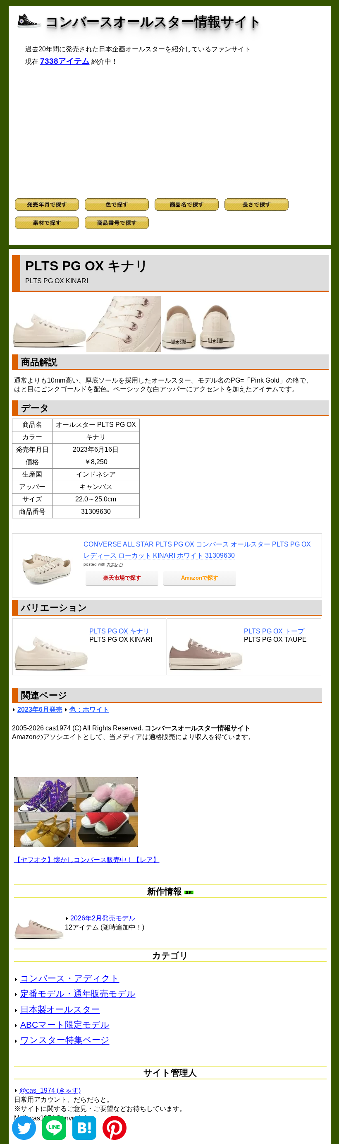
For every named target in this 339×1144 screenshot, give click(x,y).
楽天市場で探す (122, 578)
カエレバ (115, 564)
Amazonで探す (199, 578)
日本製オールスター (60, 1009)
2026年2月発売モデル (102, 918)
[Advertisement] (170, 132)
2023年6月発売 (39, 709)
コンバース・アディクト (69, 978)
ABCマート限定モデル (65, 1024)
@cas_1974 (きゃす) (50, 1090)
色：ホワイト (89, 709)
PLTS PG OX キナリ (119, 631)
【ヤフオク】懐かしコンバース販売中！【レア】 (87, 859)
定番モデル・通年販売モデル (78, 993)
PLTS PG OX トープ (274, 631)
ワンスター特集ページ (65, 1040)
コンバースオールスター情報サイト (153, 21)
